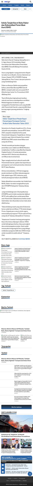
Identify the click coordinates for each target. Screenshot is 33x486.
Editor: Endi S (13, 30)
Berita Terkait (7, 307)
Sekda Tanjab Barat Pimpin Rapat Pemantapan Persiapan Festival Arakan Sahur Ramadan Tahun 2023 (16, 121)
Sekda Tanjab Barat (8, 290)
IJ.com (5, 9)
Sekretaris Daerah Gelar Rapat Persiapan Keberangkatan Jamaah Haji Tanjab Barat (23, 277)
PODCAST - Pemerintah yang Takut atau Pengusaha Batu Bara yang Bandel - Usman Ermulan (16, 466)
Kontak (15, 478)
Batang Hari (15, 9)
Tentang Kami (22, 478)
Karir (8, 480)
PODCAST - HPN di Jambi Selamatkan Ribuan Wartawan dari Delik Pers (17, 469)
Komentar (5, 296)
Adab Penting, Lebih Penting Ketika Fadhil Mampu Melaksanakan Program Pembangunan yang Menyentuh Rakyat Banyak (9, 451)
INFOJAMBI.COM (9, 412)
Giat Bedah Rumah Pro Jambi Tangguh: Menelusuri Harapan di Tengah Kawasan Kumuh (15, 460)
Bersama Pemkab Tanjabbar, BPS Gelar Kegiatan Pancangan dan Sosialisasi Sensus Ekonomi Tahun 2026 (22, 398)
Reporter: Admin (5, 30)
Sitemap (24, 480)
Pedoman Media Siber (16, 480)
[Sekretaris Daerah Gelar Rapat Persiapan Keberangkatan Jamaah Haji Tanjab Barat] (7, 278)
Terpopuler (6, 346)
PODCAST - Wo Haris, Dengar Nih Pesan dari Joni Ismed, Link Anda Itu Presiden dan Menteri (18, 472)
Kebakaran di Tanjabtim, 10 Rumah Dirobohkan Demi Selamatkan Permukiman (15, 435)
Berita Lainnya (16, 407)
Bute (25, 9)
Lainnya (29, 457)
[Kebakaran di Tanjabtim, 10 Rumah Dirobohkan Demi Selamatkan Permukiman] (16, 424)
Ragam (28, 5)
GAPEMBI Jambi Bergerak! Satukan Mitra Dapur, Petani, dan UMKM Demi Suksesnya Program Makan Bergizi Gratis (10, 338)
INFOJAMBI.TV (7, 457)
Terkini (4, 353)
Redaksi (10, 478)
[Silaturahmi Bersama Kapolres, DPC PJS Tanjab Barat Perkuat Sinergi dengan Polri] (6, 375)
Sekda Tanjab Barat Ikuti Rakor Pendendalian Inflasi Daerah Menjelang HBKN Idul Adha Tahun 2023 (23, 268)
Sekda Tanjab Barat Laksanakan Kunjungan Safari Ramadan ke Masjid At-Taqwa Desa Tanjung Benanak (22, 259)
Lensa (4, 5)
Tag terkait (6, 286)
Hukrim (10, 5)
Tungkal (16, 5)
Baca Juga (5, 245)
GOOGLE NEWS (24, 239)
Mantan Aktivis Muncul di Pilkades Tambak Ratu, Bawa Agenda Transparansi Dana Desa (16, 329)
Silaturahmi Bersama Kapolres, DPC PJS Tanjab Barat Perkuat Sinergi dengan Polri (23, 375)
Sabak (22, 5)
